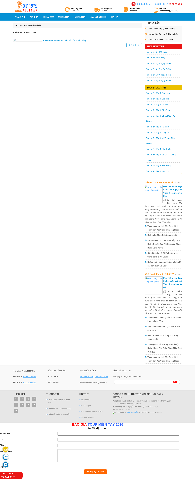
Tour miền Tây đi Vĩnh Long (158, 171)
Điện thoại (4, 445)
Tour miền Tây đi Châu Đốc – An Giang (160, 118)
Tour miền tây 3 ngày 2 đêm (158, 69)
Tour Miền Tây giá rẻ (26, 7)
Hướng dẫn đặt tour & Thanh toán (163, 34)
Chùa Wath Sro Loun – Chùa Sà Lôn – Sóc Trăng (64, 40)
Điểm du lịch (80, 17)
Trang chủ (20, 17)
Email (3, 439)
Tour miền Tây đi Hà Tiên (157, 127)
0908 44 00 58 (144, 4)
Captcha (3, 467)
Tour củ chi (85, 400)
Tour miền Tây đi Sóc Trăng (158, 165)
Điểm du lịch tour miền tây (160, 182)
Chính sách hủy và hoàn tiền (160, 39)
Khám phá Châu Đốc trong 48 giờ (162, 235)
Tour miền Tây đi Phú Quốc (158, 149)
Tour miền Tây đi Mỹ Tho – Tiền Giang (160, 140)
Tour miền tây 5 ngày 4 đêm (158, 80)
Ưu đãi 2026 (48, 17)
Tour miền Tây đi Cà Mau (157, 104)
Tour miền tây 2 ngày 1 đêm (158, 63)
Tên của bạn (5, 433)
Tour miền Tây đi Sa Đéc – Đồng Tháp (161, 157)
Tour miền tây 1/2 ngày (156, 52)
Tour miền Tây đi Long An (157, 132)
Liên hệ (114, 17)
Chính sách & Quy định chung (161, 28)
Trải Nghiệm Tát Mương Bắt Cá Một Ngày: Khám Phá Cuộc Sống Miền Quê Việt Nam (164, 348)
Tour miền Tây (132, 412)
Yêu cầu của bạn (6, 451)
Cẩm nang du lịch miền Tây (159, 274)
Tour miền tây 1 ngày (155, 58)
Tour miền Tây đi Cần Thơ (158, 110)
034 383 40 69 (161, 4)
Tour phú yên (86, 406)
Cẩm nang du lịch (99, 17)
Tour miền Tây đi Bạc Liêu (158, 93)
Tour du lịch (64, 17)
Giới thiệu (34, 17)
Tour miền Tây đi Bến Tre (157, 99)
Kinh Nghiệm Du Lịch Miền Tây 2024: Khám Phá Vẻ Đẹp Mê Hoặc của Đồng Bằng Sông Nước (164, 244)
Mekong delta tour (88, 417)
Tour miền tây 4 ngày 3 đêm (158, 75)
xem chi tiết (134, 45)
